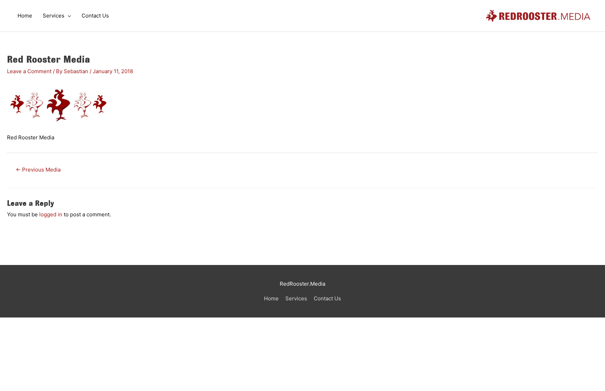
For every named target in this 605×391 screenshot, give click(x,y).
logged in (50, 214)
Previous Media (38, 169)
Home (271, 298)
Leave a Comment (29, 71)
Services (296, 298)
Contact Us (327, 298)
